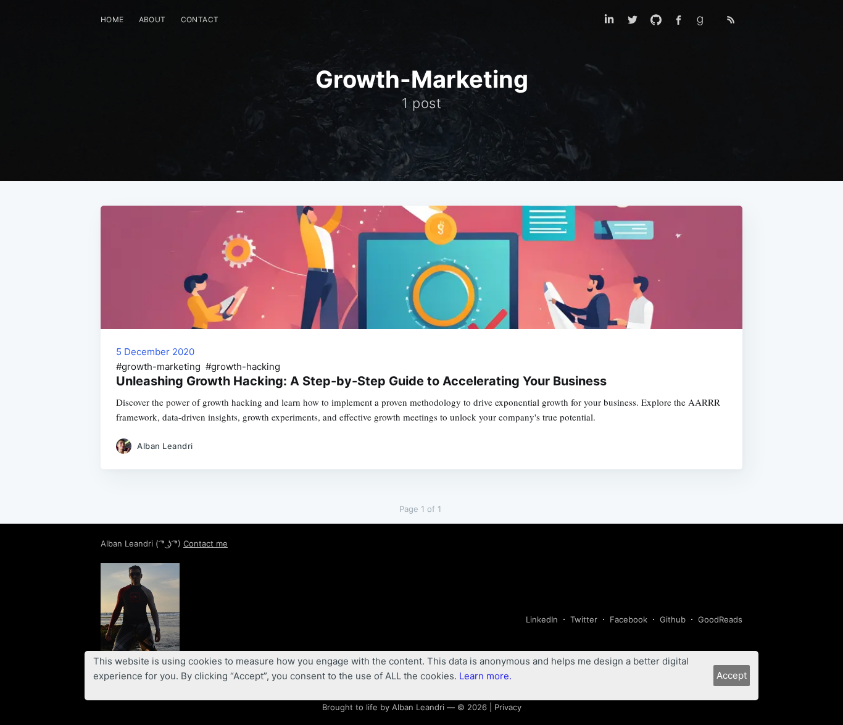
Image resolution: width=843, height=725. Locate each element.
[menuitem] (112, 19)
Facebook (628, 619)
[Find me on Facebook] (678, 20)
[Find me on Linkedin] (609, 19)
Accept (731, 675)
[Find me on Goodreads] (704, 19)
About (152, 19)
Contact (200, 19)
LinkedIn (542, 619)
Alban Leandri (128, 543)
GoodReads (720, 619)
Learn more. (485, 676)
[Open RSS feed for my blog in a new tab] (730, 19)
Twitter (583, 619)
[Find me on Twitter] (632, 19)
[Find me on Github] (656, 19)
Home (112, 19)
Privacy (507, 707)
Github (673, 619)
